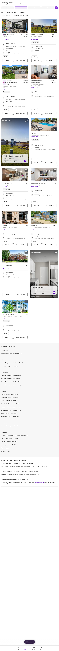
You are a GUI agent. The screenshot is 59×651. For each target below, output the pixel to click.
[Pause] (26, 121)
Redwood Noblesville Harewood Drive (37, 81)
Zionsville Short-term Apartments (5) (10, 404)
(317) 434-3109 (6, 186)
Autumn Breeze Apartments (38, 183)
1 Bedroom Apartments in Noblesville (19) (11, 353)
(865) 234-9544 (6, 89)
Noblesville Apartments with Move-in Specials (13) (13, 363)
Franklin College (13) (6, 448)
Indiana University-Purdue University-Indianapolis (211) (14, 435)
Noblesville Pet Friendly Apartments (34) (11, 385)
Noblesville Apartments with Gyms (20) (10, 378)
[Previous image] (3, 26)
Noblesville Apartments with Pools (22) (10, 382)
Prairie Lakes (10, 34)
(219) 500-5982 (6, 39)
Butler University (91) (6, 451)
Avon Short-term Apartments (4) (9, 413)
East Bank (5, 226)
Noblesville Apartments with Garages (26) (11, 375)
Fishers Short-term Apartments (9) (9, 394)
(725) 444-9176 (6, 229)
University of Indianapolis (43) (8, 445)
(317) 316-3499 (34, 87)
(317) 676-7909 (34, 229)
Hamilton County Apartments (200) (9, 426)
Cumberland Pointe (8, 183)
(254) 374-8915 (34, 136)
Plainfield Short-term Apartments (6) (10, 416)
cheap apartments (39, 482)
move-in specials (21, 483)
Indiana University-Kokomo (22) (9, 441)
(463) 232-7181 (6, 268)
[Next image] (27, 26)
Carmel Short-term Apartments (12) (10, 400)
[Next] (56, 7)
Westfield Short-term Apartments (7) (10, 397)
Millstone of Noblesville (9, 315)
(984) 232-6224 (34, 39)
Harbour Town (35, 226)
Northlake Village (7, 265)
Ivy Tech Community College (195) (9, 438)
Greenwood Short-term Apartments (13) (11, 410)
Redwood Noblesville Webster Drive (12, 82)
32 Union (33, 133)
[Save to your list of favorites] (26, 21)
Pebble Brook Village (37, 34)
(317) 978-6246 (34, 186)
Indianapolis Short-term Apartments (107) (11, 407)
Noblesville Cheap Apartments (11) (9, 366)
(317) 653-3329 (6, 318)
